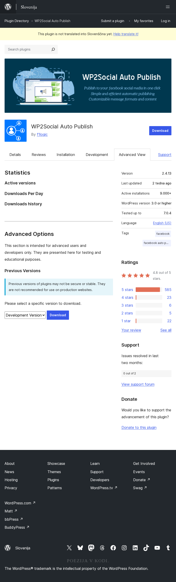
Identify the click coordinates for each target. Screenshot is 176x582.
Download (160, 131)
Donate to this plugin (139, 427)
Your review (131, 330)
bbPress (14, 519)
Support (164, 154)
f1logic (42, 134)
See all (165, 330)
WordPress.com (20, 503)
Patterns (54, 488)
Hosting (11, 479)
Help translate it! (125, 34)
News (9, 471)
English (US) (162, 223)
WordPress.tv (104, 488)
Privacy (11, 488)
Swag (140, 488)
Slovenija (22, 548)
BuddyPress (17, 527)
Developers (99, 479)
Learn (95, 463)
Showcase (56, 463)
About (10, 463)
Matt (11, 511)
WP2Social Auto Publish (62, 126)
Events (139, 471)
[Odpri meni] (168, 7)
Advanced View (132, 154)
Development (97, 154)
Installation (66, 154)
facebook (163, 233)
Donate (141, 479)
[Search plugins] (53, 49)
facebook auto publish (157, 243)
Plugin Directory (17, 21)
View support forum (137, 384)
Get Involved (144, 463)
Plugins (53, 479)
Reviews (39, 154)
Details (15, 154)
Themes (54, 471)
